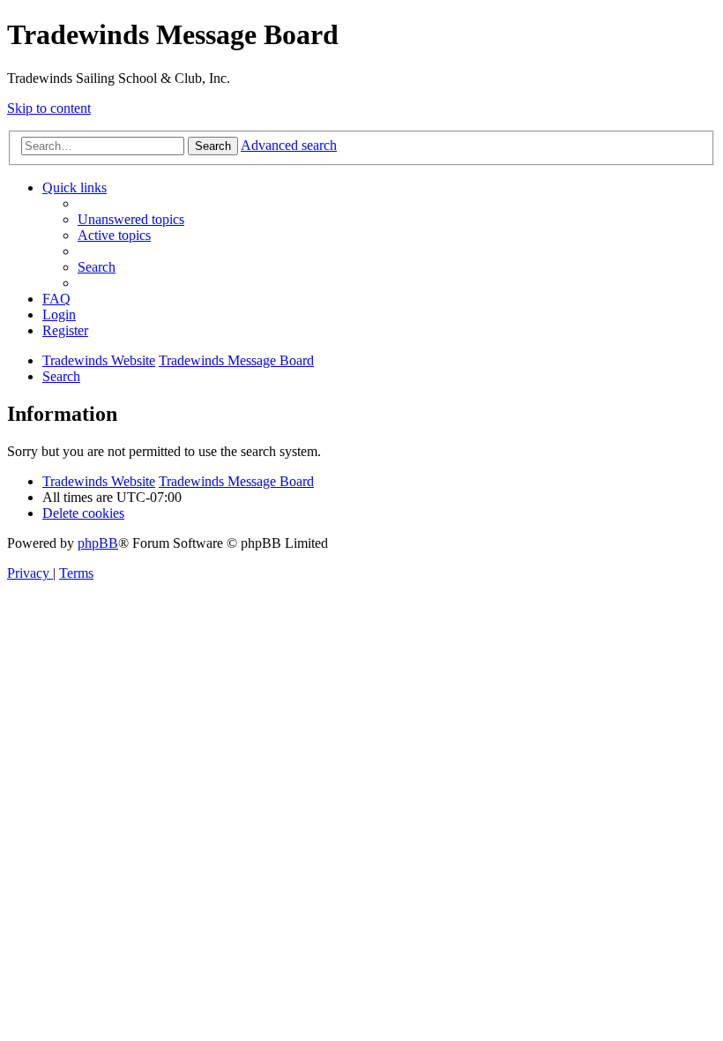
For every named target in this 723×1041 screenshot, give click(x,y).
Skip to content (49, 108)
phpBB (98, 542)
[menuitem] (131, 219)
